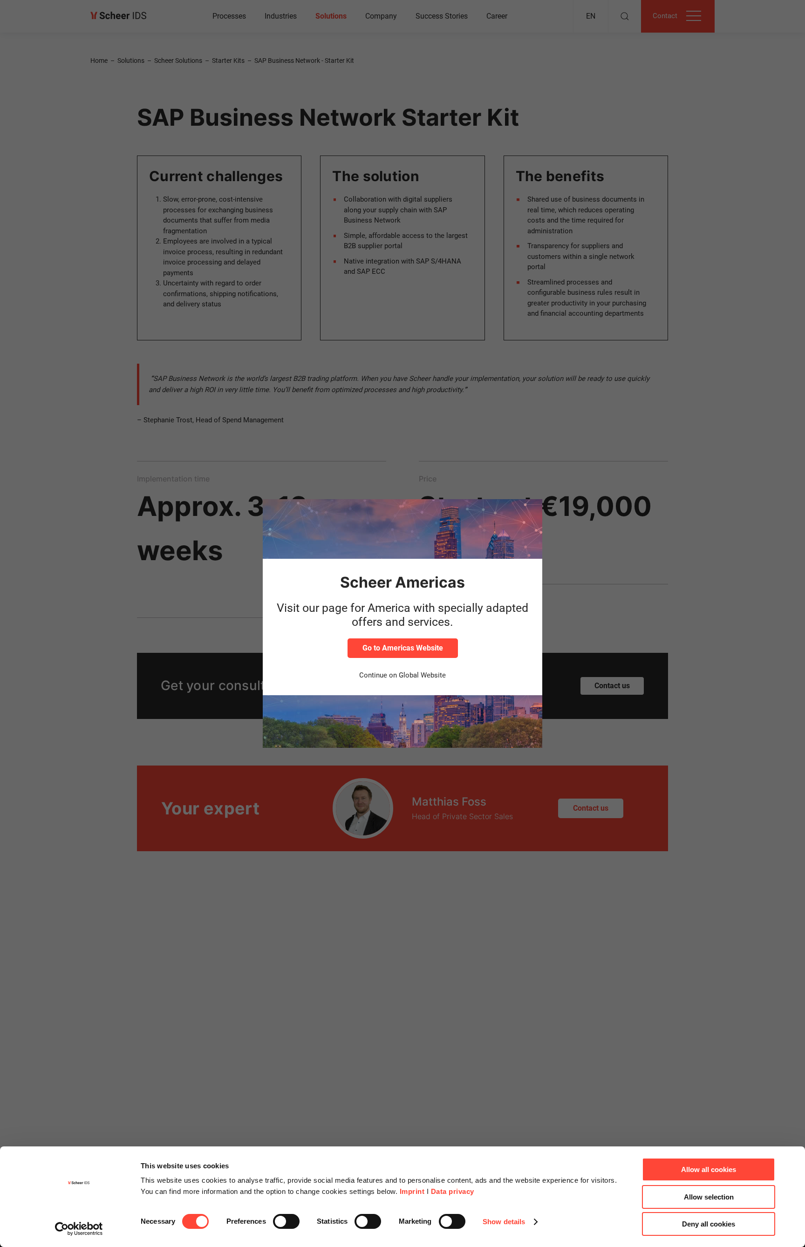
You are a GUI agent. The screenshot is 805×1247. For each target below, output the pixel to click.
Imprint (412, 1191)
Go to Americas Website (402, 648)
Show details (504, 1222)
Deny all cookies (708, 1224)
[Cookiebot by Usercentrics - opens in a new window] (79, 1229)
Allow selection (709, 1197)
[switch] (286, 1221)
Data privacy (452, 1191)
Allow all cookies (708, 1169)
